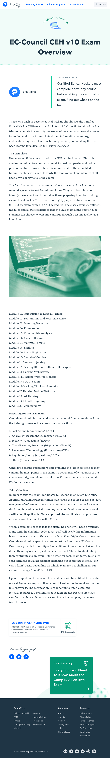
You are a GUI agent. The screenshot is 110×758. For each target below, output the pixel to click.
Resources (85, 708)
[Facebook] (11, 656)
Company (63, 708)
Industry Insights (55, 4)
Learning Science (35, 4)
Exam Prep (19, 708)
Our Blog (15, 4)
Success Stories (76, 4)
